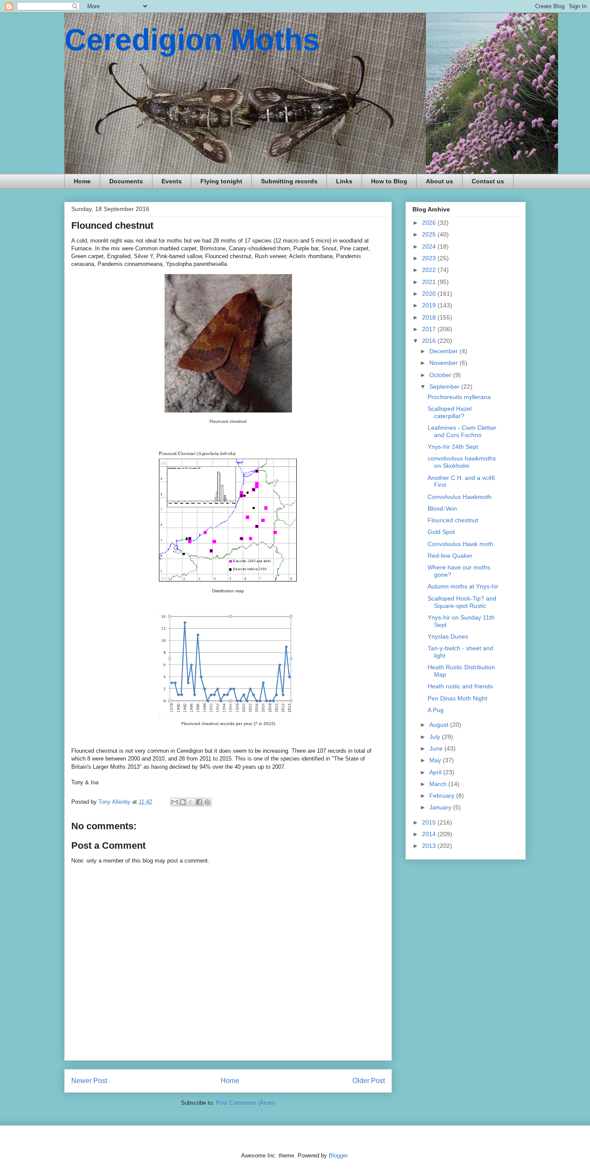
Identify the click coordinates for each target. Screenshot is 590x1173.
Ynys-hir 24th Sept (453, 446)
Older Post (368, 1080)
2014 (430, 834)
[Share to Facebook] (199, 802)
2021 (430, 281)
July (435, 736)
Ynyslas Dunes (448, 636)
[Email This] (174, 802)
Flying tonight (221, 181)
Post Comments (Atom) (245, 1102)
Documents (126, 181)
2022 (430, 269)
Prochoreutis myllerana (459, 396)
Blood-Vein (442, 508)
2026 (430, 222)
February (442, 795)
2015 (430, 822)
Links (344, 181)
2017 (430, 329)
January (441, 807)
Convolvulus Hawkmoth (460, 496)
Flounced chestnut (453, 520)
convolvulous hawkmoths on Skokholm (462, 462)
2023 (430, 258)
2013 (430, 845)
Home (82, 181)
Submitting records (289, 181)
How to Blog (389, 181)
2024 (430, 246)
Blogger (338, 1155)
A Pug (436, 709)
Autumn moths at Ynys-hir (463, 586)
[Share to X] (191, 802)
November (444, 362)
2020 (430, 293)
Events (172, 181)
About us (439, 181)
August (439, 724)
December (444, 351)
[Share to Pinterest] (207, 802)
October (441, 374)
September (445, 386)
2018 (430, 317)
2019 (430, 305)
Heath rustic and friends (460, 686)
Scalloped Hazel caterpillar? (450, 412)
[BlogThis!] (182, 802)
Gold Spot (441, 531)
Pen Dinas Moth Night (457, 698)
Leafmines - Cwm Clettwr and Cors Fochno (462, 431)
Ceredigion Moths (192, 40)
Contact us (488, 181)
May (436, 760)
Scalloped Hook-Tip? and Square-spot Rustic (462, 602)
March (438, 783)
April (436, 772)
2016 (430, 340)
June (436, 748)
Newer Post (89, 1080)
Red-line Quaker (450, 555)
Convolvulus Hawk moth (460, 543)
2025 (430, 234)
